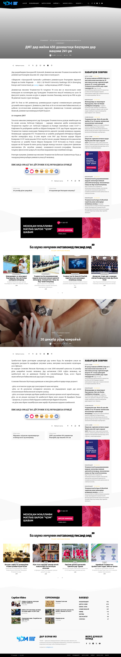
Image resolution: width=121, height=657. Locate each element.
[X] (99, 3)
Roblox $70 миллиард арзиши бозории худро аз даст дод (31, 610)
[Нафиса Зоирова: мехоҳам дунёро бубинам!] (16, 604)
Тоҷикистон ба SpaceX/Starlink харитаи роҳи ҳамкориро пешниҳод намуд (96, 202)
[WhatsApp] (36, 65)
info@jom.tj (49, 647)
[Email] (40, 65)
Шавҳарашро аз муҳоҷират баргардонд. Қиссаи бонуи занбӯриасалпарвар (95, 103)
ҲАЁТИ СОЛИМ (88, 76)
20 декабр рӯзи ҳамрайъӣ (22, 190)
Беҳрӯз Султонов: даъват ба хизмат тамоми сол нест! (65, 610)
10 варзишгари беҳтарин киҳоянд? (62, 190)
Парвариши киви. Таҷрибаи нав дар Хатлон (32, 619)
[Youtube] (102, 3)
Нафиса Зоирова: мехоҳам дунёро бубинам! (30, 602)
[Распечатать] (44, 65)
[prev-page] (58, 293)
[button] (88, 3)
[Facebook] (92, 3)
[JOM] (50, 55)
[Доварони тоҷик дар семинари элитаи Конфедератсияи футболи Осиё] (104, 264)
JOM (54, 55)
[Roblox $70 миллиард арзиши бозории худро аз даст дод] (16, 612)
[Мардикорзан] (49, 620)
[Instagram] (94, 3)
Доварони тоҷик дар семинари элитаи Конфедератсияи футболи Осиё (104, 278)
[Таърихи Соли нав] (49, 604)
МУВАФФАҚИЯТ (44, 40)
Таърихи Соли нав (61, 601)
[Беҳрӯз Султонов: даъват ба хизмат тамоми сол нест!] (49, 612)
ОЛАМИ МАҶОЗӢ (89, 117)
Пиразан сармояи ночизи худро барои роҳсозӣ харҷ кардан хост (97, 140)
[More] (79, 180)
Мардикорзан (60, 618)
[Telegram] (97, 3)
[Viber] (51, 65)
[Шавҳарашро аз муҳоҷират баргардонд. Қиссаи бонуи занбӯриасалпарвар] (16, 264)
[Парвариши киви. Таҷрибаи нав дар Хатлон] (16, 620)
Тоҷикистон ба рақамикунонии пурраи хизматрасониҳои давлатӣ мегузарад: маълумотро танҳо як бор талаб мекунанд (46, 279)
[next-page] (62, 293)
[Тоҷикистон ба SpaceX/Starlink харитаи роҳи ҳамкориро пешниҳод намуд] (75, 264)
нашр (36, 85)
